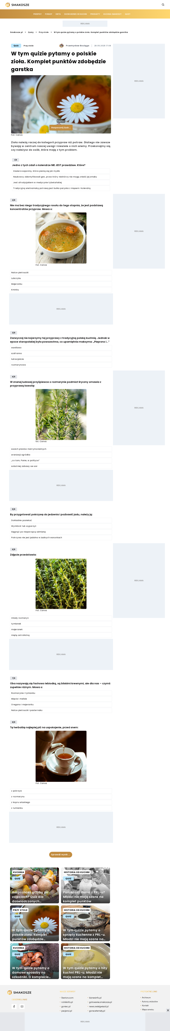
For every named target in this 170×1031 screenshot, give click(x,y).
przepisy (37, 14)
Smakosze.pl (16, 32)
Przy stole (44, 32)
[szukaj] (163, 4)
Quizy (31, 32)
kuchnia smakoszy (112, 14)
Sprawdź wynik (60, 854)
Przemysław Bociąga (77, 45)
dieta (58, 14)
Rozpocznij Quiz (61, 127)
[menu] (14, 1006)
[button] (168, 1010)
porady (48, 14)
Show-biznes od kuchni (75, 14)
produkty (95, 14)
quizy (127, 14)
